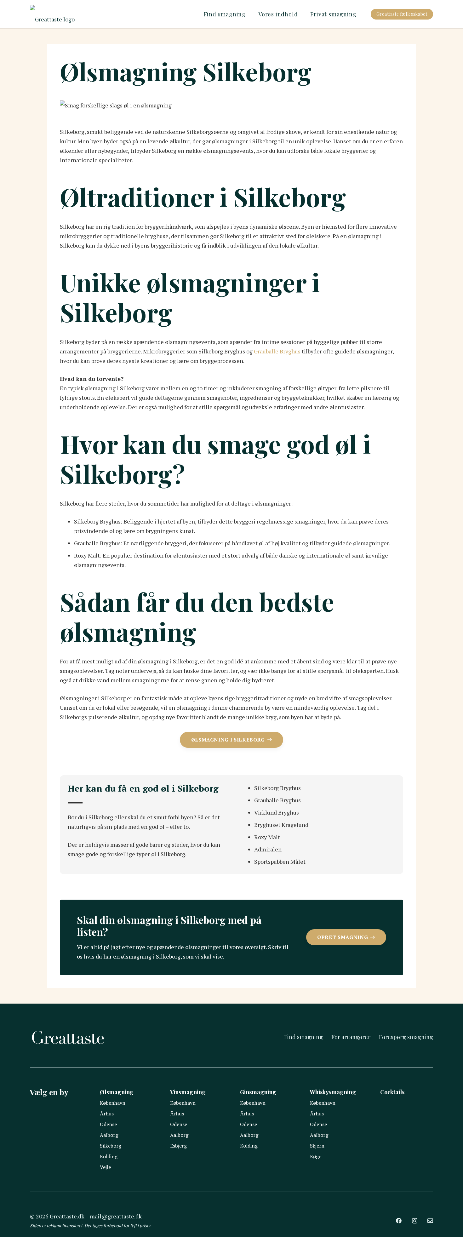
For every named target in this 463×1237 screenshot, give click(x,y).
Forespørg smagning (406, 1037)
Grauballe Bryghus (277, 351)
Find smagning (303, 1037)
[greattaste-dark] (52, 14)
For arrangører (350, 1037)
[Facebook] (399, 1220)
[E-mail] (430, 1220)
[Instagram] (414, 1221)
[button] (249, 14)
